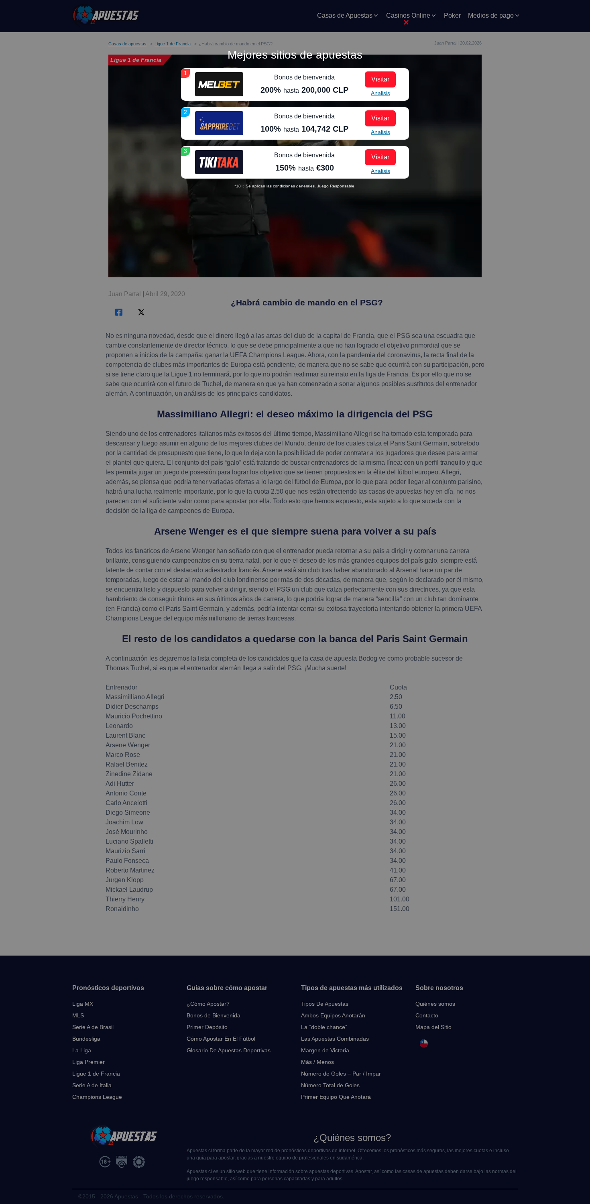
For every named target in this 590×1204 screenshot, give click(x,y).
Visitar (380, 79)
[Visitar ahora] (219, 84)
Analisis (380, 93)
